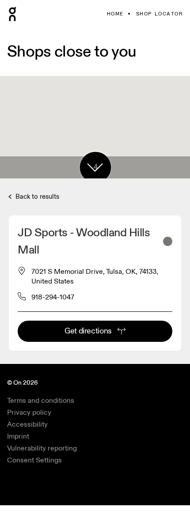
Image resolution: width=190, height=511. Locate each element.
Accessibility (27, 424)
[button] (95, 167)
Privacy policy (29, 412)
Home (115, 14)
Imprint (18, 436)
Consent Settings (34, 460)
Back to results (36, 197)
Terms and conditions (40, 400)
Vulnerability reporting (42, 448)
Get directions (88, 331)
